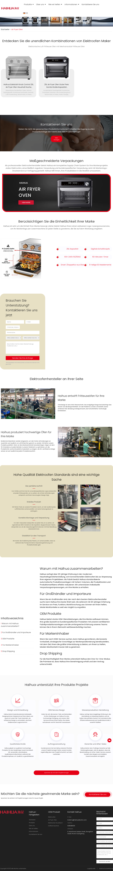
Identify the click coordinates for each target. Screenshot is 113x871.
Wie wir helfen (54, 4)
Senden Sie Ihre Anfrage (22, 358)
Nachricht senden (104, 861)
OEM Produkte (7, 638)
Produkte (28, 4)
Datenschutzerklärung (106, 868)
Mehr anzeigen (56, 139)
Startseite (5, 29)
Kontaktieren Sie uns (90, 4)
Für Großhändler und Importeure (16, 632)
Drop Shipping (8, 651)
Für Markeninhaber (10, 645)
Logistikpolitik (91, 868)
